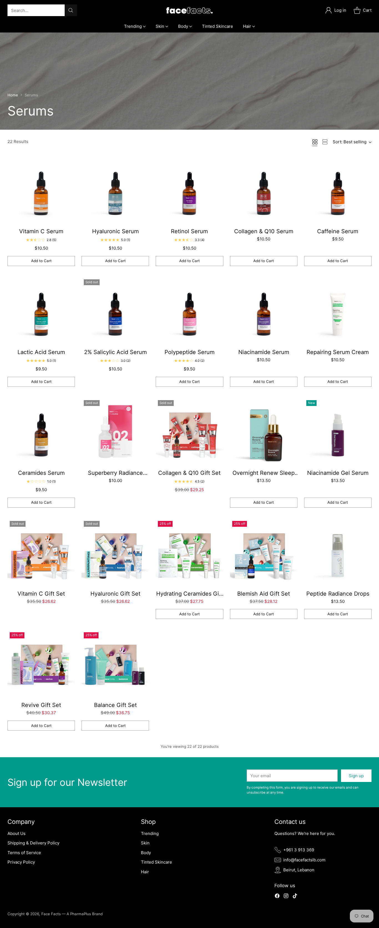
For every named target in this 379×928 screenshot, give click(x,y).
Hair (145, 871)
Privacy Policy (21, 862)
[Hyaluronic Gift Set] (115, 552)
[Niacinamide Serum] (263, 311)
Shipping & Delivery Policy (33, 843)
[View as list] (325, 142)
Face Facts (51, 914)
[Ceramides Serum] (41, 431)
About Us (16, 833)
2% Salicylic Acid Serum (115, 352)
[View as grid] (315, 142)
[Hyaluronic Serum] (115, 190)
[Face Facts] (189, 10)
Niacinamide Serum (263, 352)
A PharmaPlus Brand (85, 914)
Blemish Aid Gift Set (263, 593)
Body (146, 852)
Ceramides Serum (41, 473)
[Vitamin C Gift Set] (41, 552)
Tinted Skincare (156, 862)
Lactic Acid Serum (41, 352)
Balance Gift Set (115, 705)
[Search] (71, 10)
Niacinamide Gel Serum (337, 473)
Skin (145, 843)
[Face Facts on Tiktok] (295, 896)
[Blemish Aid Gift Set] (263, 552)
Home (12, 95)
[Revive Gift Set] (41, 664)
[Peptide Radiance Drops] (338, 552)
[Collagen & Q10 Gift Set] (189, 431)
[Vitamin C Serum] (41, 190)
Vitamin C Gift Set (41, 593)
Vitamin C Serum (41, 231)
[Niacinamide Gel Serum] (338, 431)
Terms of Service (24, 852)
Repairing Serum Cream (338, 352)
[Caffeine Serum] (338, 190)
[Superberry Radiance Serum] (115, 431)
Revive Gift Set (41, 705)
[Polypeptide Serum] (189, 311)
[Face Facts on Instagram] (286, 896)
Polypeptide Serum (189, 352)
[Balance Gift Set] (115, 664)
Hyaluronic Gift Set (115, 593)
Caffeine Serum (337, 231)
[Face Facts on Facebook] (277, 896)
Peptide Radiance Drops (337, 593)
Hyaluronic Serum (115, 231)
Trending (150, 833)
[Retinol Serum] (189, 190)
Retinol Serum (189, 231)
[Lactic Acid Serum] (41, 311)
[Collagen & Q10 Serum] (263, 190)
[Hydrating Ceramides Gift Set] (189, 552)
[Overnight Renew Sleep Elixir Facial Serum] (263, 431)
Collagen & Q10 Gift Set (189, 473)
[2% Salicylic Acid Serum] (115, 311)
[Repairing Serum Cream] (338, 311)
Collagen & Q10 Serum (263, 231)
